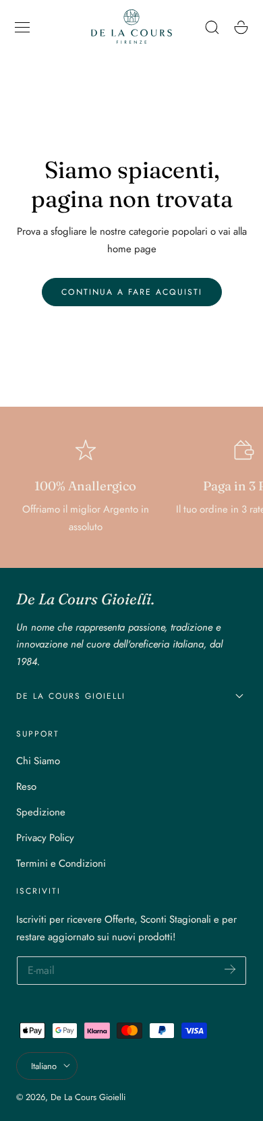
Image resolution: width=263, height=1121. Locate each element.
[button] (22, 27)
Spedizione (40, 812)
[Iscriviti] (230, 969)
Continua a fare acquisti (131, 292)
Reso (26, 786)
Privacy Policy (45, 837)
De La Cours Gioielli (88, 1097)
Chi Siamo (38, 760)
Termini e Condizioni (61, 863)
